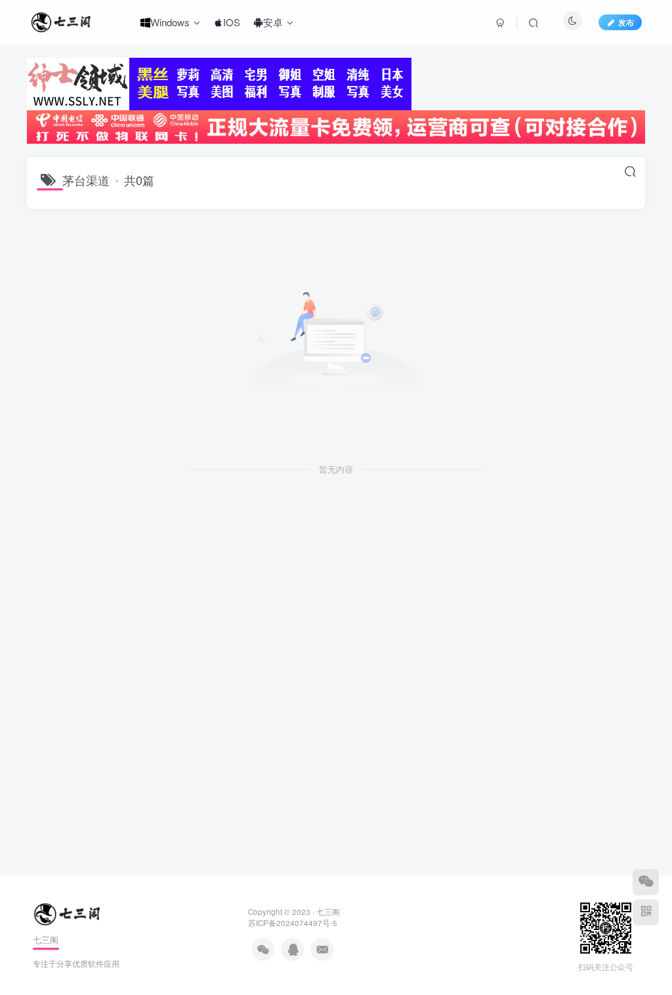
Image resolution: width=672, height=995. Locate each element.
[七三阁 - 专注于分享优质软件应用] (68, 913)
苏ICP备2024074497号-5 (292, 923)
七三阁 (328, 911)
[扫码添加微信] (646, 882)
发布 (626, 22)
